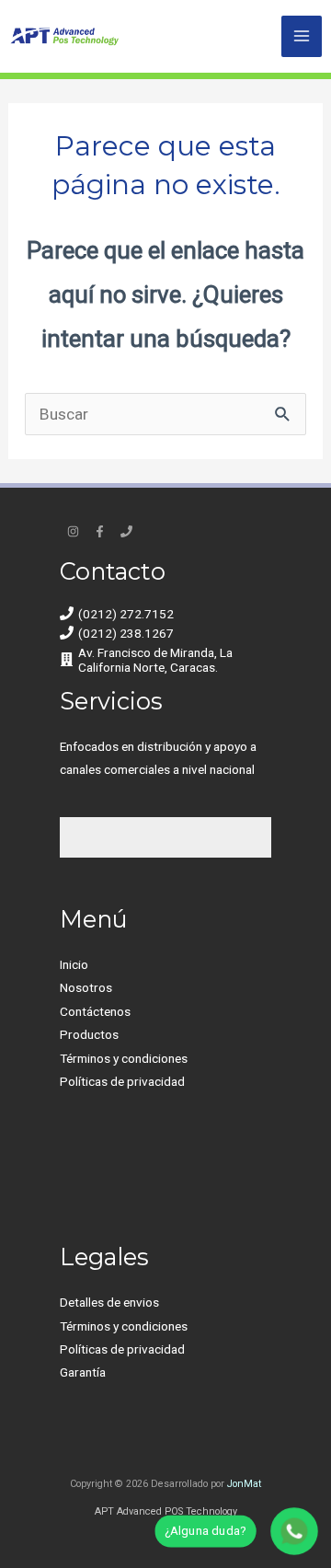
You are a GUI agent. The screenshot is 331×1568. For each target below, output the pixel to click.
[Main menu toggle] (301, 36)
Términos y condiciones (124, 1058)
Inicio (74, 964)
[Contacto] (126, 531)
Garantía (83, 1372)
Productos (89, 1034)
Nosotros (86, 987)
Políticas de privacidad (122, 1081)
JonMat (244, 1484)
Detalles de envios (109, 1302)
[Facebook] (99, 531)
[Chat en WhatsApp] (294, 1531)
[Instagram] (73, 531)
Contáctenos (95, 1011)
